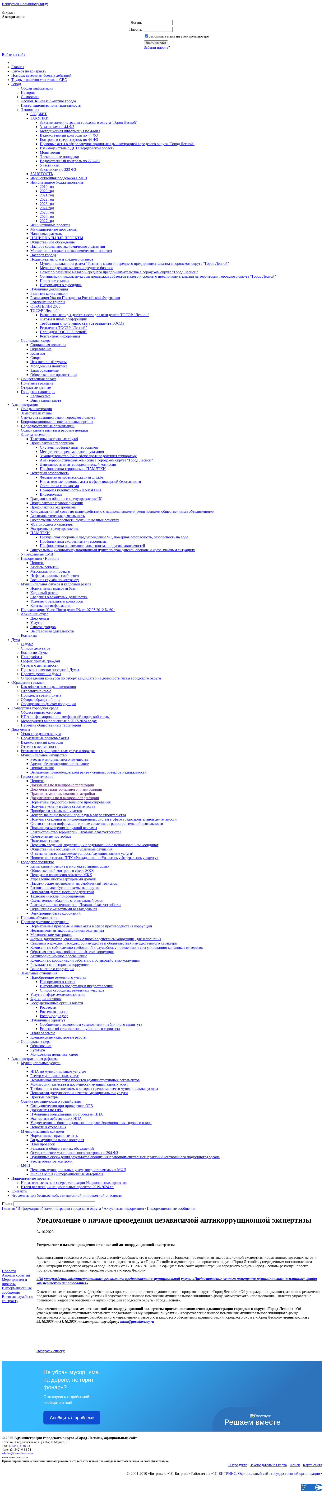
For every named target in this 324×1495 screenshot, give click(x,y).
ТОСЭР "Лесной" (44, 310)
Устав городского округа (41, 734)
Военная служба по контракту (54, 580)
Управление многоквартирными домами (63, 879)
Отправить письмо (36, 691)
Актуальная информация (124, 1208)
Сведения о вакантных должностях (59, 597)
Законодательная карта (268, 1465)
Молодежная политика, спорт (54, 1054)
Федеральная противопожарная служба (71, 477)
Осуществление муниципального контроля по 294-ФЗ (74, 1153)
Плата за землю (42, 1033)
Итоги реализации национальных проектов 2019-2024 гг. (67, 1187)
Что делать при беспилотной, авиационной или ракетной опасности (66, 1195)
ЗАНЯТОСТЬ (41, 174)
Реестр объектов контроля (51, 1161)
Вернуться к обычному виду (25, 4)
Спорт (35, 358)
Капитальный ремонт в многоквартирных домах (69, 866)
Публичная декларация (49, 289)
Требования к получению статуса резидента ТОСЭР (82, 323)
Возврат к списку (51, 1351)
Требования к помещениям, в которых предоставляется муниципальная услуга (94, 1089)
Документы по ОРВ (46, 1110)
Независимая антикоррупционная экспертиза (67, 930)
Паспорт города (43, 255)
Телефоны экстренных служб (54, 439)
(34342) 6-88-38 (19, 1446)
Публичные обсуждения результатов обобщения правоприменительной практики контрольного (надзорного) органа (125, 1157)
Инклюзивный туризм (48, 362)
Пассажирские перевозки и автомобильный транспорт (74, 883)
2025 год (47, 212)
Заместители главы (36, 413)
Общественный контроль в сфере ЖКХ (62, 871)
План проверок (42, 1144)
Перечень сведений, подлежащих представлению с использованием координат (94, 845)
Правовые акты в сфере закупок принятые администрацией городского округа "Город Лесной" (117, 144)
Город (16, 84)
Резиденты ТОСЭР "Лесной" (63, 328)
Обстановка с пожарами (59, 486)
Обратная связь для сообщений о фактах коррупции (72, 952)
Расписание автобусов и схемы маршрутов (65, 888)
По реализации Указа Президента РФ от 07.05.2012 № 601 (68, 610)
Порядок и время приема (41, 695)
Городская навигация (38, 392)
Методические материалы (51, 935)
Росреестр (48, 1007)
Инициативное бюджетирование (56, 182)
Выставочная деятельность (52, 631)
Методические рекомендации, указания (72, 452)
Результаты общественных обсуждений (62, 1148)
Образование (40, 349)
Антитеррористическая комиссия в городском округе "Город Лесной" (96, 460)
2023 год (47, 204)
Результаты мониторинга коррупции (59, 965)
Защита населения (35, 434)
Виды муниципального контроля (57, 1140)
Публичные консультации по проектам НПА (66, 1114)
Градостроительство (37, 776)
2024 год (47, 208)
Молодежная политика (48, 366)
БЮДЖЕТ (38, 114)
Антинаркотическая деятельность (57, 516)
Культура (37, 353)
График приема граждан (40, 661)
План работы (31, 657)
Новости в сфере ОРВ (48, 1127)
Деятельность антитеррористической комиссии (78, 464)
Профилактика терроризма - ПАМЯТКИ (73, 469)
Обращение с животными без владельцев (63, 909)
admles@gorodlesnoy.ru (17, 1453)
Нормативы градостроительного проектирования (70, 802)
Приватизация (42, 768)
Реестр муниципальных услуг (54, 1076)
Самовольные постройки (50, 836)
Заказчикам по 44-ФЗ (57, 127)
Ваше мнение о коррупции (52, 969)
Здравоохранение (44, 370)
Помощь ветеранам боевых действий (41, 75)
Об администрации (36, 409)
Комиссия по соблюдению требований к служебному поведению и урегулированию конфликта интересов (116, 947)
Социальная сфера (36, 340)
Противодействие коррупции (45, 922)
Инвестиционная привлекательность (51, 105)
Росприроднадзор (54, 1016)
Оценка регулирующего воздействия (51, 1101)
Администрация (24, 405)
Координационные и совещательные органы (57, 422)
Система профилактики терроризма (69, 447)
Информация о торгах (57, 982)
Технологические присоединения (57, 896)
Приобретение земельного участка (58, 977)
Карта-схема (40, 396)
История (28, 92)
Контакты (29, 635)
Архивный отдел (34, 614)
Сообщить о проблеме (72, 1417)
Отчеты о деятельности (40, 665)
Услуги (36, 623)
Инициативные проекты (50, 225)
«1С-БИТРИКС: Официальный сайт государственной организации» (266, 1473)
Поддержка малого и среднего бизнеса (61, 259)
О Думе (27, 644)
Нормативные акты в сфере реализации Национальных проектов (74, 1183)
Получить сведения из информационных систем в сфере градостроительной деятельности (103, 819)
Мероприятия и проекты (50, 571)
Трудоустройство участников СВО (39, 80)
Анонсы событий (44, 567)
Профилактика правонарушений (56, 503)
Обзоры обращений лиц (40, 700)
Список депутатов (36, 648)
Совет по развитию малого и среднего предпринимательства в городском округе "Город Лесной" (119, 272)
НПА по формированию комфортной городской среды (65, 717)
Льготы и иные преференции (63, 319)
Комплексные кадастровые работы (58, 1037)
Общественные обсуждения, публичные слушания (71, 849)
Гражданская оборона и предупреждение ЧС (66, 499)
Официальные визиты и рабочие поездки (54, 430)
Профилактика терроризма (52, 443)
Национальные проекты (31, 1178)
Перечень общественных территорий (51, 725)
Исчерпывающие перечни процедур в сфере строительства (78, 815)
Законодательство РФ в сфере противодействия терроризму (88, 456)
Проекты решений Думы (41, 674)
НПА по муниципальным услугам (58, 1071)
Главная (17, 67)
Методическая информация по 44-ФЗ (70, 131)
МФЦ (25, 1165)
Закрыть (8, 12)
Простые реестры (44, 1097)
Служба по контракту (28, 71)
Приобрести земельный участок (56, 811)
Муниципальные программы (53, 229)
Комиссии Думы (34, 652)
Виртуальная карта (45, 400)
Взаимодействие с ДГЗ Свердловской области (77, 148)
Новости (37, 563)
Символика (30, 97)
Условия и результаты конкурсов (56, 601)
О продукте (237, 1465)
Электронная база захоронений (55, 913)
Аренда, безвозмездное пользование (59, 764)
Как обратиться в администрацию (48, 687)
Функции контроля (45, 999)
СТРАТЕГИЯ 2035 (45, 306)
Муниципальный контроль (43, 1131)
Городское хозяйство (37, 862)
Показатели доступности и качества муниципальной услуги (79, 1093)
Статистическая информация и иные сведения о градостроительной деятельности (96, 823)
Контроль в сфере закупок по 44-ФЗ (69, 140)
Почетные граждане (37, 383)
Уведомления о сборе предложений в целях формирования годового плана (91, 1123)
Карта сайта (312, 1465)
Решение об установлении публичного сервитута (80, 1029)
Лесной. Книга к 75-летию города (48, 101)
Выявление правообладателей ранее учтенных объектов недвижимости (88, 772)
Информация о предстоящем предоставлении (76, 986)
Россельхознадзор (54, 1012)
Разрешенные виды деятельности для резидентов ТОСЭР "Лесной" (94, 315)
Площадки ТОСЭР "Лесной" (63, 332)
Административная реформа (34, 1059)
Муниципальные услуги (40, 1063)
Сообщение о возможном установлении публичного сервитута (91, 1024)
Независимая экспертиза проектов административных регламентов (85, 1080)
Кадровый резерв (44, 593)
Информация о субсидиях (61, 285)
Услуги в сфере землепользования (57, 994)
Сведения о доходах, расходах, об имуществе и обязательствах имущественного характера (103, 943)
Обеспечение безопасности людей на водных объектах (74, 520)
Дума (15, 640)
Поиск (295, 1465)
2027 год (47, 221)
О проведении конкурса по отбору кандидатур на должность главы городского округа (91, 678)
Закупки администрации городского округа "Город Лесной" (89, 122)
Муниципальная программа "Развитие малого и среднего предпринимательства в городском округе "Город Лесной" (134, 263)
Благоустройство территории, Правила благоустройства (75, 832)
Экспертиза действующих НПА (56, 1118)
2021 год (47, 195)
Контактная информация (60, 336)
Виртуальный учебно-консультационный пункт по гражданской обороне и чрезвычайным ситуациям (112, 550)
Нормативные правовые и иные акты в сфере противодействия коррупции (91, 926)
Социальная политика (48, 345)
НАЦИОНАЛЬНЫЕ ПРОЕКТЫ (56, 238)
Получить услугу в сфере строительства (62, 806)
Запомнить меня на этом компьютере (179, 36)
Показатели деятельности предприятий (62, 892)
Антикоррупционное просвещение (58, 956)
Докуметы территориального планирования (66, 789)
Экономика (30, 110)
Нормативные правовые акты (45, 738)
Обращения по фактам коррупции (48, 704)
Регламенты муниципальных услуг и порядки (58, 751)
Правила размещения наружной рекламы (63, 828)
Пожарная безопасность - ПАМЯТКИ (70, 490)
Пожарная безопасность (49, 473)
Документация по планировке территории (64, 798)
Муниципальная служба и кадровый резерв (56, 584)
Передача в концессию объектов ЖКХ (61, 875)
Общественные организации (53, 375)
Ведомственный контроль (42, 742)
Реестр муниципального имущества (59, 759)
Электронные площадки (59, 157)
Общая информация (37, 88)
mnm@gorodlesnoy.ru (137, 1321)
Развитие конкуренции (49, 293)
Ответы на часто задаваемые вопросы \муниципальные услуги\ (81, 853)
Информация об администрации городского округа (59, 1208)
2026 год (47, 216)
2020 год (47, 191)
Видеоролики (51, 494)
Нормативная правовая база (52, 588)
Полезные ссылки (54, 281)
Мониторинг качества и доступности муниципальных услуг (79, 1084)
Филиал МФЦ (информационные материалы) (67, 1174)
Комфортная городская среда (34, 708)
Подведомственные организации (47, 426)
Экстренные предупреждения (54, 529)
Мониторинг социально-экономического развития (71, 251)
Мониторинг (50, 152)
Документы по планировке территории (62, 785)
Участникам (50, 165)
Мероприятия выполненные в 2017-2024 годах (59, 721)
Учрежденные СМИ (37, 554)
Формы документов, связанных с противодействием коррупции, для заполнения (95, 939)
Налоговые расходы (46, 234)
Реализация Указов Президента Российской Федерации (75, 298)
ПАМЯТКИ (40, 533)
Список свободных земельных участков (72, 990)
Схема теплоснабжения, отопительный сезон (66, 900)
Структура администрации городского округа (58, 417)
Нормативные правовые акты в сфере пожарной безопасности (90, 481)
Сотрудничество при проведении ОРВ (61, 1106)
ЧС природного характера (51, 524)
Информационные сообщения (54, 576)
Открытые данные (36, 387)
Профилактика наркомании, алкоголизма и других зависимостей (92, 546)
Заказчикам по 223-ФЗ (58, 169)
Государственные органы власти (56, 1003)
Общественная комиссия (41, 712)
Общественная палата (38, 379)
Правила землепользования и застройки (62, 794)
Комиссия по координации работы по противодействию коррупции (85, 960)
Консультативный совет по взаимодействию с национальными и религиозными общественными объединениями (122, 511)
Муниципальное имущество (44, 755)
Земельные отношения (39, 973)
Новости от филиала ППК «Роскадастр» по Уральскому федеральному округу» (94, 858)
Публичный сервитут (47, 1020)
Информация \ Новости (40, 558)
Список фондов (43, 627)
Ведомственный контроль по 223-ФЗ (70, 161)
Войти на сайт (13, 54)
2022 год (47, 199)
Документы (39, 618)
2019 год (47, 187)
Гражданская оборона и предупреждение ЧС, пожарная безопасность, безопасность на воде (114, 537)
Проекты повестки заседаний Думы (50, 670)
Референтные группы (47, 302)
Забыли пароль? (157, 47)
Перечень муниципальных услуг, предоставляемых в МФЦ (78, 1170)
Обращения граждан (28, 682)
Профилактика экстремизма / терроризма (73, 541)
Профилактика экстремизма (53, 507)
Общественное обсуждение (52, 242)
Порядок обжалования (39, 918)
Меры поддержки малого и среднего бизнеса (76, 268)
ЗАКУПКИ (39, 118)
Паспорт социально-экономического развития (67, 246)
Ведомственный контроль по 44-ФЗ (69, 135)
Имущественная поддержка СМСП (58, 178)
